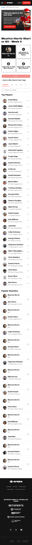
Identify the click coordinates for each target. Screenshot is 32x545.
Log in (19, 2)
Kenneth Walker (14, 119)
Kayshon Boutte (14, 163)
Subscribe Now (9, 26)
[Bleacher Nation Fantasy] (16, 509)
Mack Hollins (13, 182)
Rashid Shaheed (14, 175)
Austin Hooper (13, 213)
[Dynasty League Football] (16, 517)
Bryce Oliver (12, 276)
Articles (15, 486)
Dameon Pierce (14, 263)
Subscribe (26, 2)
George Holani (13, 194)
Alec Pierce (12, 282)
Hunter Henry (13, 138)
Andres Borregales (15, 150)
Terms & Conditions (12, 541)
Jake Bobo (12, 226)
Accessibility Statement (26, 541)
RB (16, 84)
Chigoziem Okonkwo (15, 245)
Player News (22, 486)
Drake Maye (12, 100)
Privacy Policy (19, 541)
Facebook (10, 530)
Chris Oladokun (14, 257)
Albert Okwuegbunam (16, 251)
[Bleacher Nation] (16, 513)
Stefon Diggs (13, 131)
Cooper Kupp (13, 156)
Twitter (16, 530)
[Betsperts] (16, 505)
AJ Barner (12, 169)
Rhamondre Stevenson (16, 125)
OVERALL (5, 84)
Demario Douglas (14, 201)
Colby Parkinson (14, 232)
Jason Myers (13, 144)
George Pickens (14, 238)
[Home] (16, 482)
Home (3, 7)
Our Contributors (20, 489)
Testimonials (10, 489)
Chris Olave (12, 270)
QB (12, 84)
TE (25, 84)
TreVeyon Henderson (16, 188)
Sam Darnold (13, 112)
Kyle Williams (13, 219)
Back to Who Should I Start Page (14, 80)
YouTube (21, 530)
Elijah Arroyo (13, 207)
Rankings (8, 486)
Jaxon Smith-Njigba (15, 106)
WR (21, 84)
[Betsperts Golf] (16, 521)
